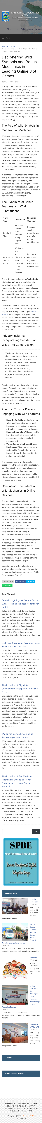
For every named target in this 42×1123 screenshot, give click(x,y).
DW (25, 1118)
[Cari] (36, 831)
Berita (13, 46)
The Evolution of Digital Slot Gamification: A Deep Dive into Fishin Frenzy (20, 688)
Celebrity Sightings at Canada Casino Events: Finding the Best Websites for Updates (20, 603)
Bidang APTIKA (28, 1116)
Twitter (31, 581)
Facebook (21, 581)
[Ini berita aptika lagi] (15, 907)
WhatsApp (7, 585)
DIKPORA (33, 958)
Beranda (5, 46)
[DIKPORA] (15, 969)
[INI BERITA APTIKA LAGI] (15, 1033)
